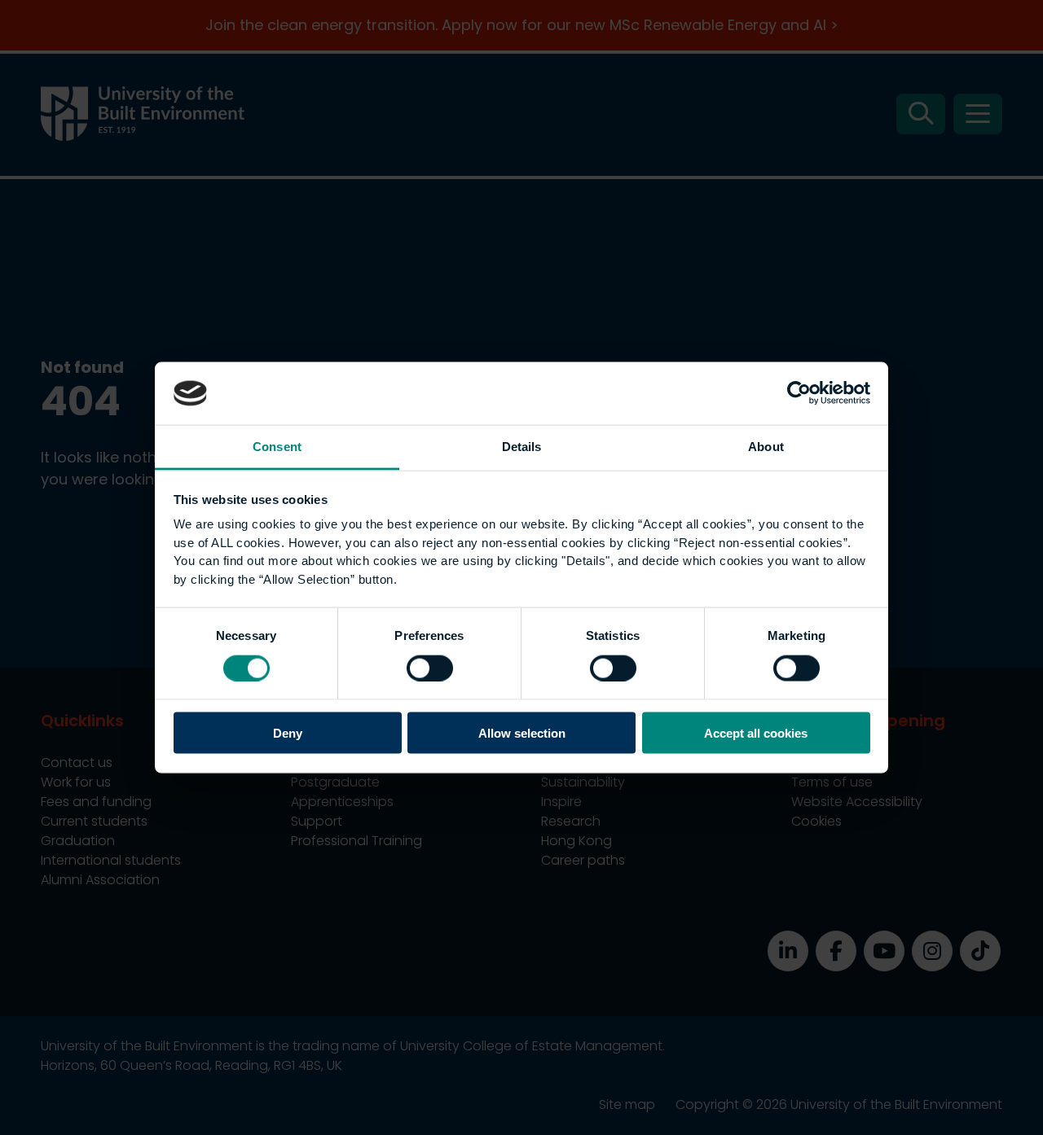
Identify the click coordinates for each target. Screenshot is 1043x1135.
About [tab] (766, 446)
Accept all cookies (756, 733)
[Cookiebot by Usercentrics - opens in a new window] (799, 393)
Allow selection (522, 733)
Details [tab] (522, 446)
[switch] (430, 668)
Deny (287, 733)
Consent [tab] (277, 446)
